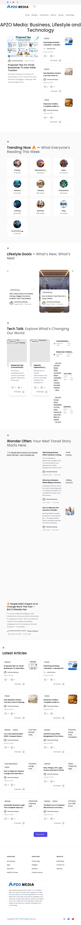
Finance (46, 38)
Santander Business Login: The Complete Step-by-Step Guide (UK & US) (14, 806)
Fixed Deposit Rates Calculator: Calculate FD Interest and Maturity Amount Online (52, 43)
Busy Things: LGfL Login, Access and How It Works (54, 769)
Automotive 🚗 (15, 290)
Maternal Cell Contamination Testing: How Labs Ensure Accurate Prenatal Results (17, 366)
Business (7, 662)
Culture (46, 100)
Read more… (40, 834)
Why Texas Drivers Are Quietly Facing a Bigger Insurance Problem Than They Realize (21, 296)
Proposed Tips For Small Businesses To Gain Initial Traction (22, 68)
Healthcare (12, 341)
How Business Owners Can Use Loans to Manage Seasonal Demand (52, 74)
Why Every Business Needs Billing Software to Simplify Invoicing (51, 481)
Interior (7, 767)
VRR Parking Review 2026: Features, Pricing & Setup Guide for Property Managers (51, 453)
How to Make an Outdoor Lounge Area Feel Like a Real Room (14, 772)
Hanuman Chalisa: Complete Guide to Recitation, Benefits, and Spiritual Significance (51, 105)
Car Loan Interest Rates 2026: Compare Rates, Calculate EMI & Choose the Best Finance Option (68, 374)
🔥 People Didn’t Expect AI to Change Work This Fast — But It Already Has (22, 607)
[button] (17, 2)
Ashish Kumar (51, 49)
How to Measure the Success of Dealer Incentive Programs (50, 509)
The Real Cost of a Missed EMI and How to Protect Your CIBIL (54, 806)
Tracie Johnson (32, 631)
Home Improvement (11, 764)
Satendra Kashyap (17, 61)
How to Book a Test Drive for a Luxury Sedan (54, 297)
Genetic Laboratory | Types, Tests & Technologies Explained (40, 366)
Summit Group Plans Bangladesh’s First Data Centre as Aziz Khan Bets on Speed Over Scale (68, 407)
